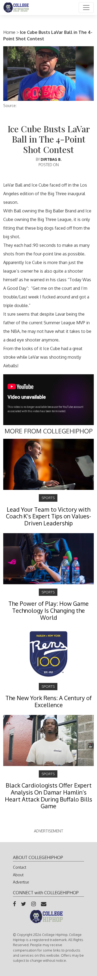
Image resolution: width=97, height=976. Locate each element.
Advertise (21, 882)
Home (9, 32)
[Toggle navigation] (86, 7)
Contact (19, 867)
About (18, 874)
